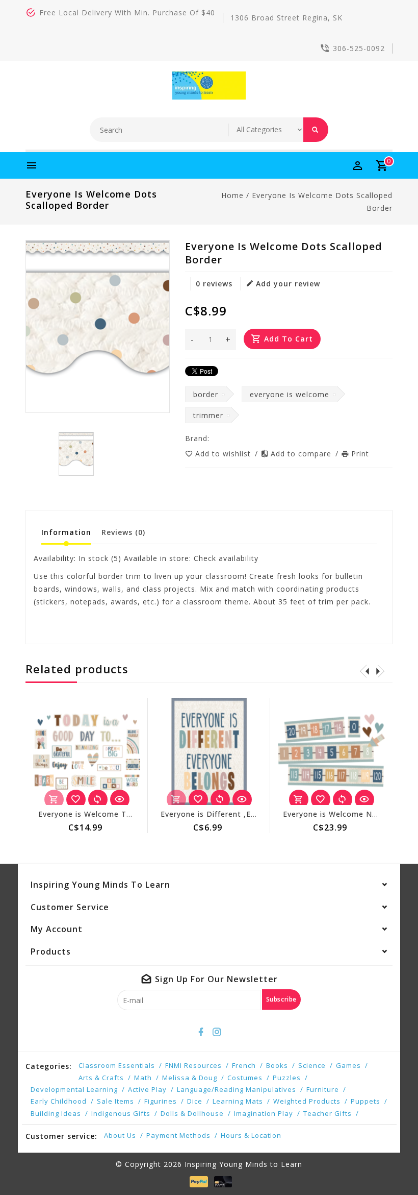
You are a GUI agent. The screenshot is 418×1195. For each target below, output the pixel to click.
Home (232, 195)
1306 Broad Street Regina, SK (286, 17)
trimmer (208, 415)
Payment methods (178, 1135)
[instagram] (217, 1032)
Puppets (365, 1101)
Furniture (322, 1089)
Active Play (147, 1089)
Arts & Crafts (101, 1077)
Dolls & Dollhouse (192, 1113)
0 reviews (214, 283)
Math (143, 1077)
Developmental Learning (74, 1089)
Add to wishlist (224, 453)
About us (120, 1135)
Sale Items (115, 1101)
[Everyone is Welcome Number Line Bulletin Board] (331, 751)
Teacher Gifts (327, 1113)
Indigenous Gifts (120, 1113)
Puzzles (287, 1077)
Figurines (160, 1101)
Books (277, 1065)
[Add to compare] (98, 799)
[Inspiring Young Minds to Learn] (209, 85)
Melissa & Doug (189, 1077)
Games (348, 1065)
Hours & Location (251, 1135)
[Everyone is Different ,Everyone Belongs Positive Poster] (209, 751)
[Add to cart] (298, 799)
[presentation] (364, 671)
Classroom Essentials (117, 1065)
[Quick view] (119, 799)
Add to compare (302, 453)
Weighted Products (307, 1101)
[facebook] (201, 1032)
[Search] (315, 129)
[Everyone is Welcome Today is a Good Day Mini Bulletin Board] (86, 751)
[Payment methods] (196, 1181)
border (205, 394)
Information (66, 532)
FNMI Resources (193, 1065)
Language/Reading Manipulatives (236, 1089)
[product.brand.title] (213, 438)
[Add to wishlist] (76, 799)
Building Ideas (56, 1113)
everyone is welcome (289, 394)
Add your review (288, 283)
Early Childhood (59, 1101)
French (244, 1065)
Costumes (245, 1077)
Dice (194, 1101)
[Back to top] (387, 1164)
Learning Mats (238, 1101)
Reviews (123, 532)
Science (312, 1065)
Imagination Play (263, 1113)
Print (360, 453)
